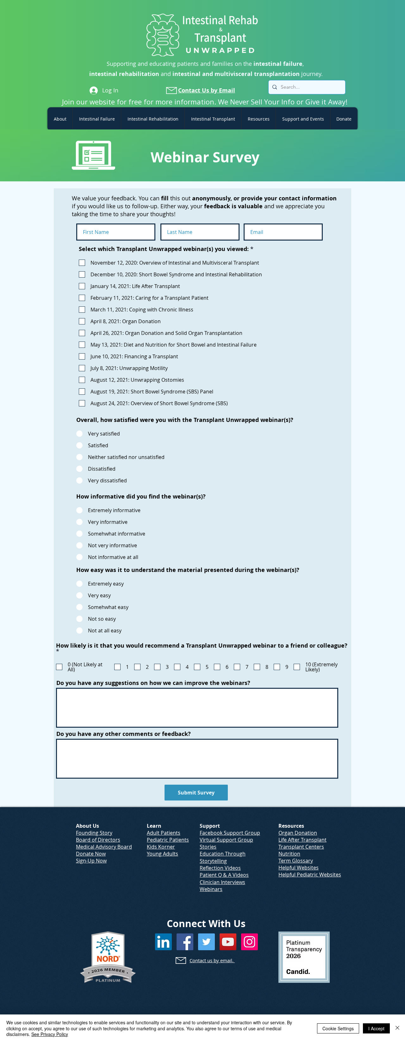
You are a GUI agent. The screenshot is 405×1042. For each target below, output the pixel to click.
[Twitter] (206, 941)
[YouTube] (228, 941)
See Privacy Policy (49, 1034)
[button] (59, 118)
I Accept (376, 1028)
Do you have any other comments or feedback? (123, 734)
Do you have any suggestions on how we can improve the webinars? (153, 683)
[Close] (397, 1028)
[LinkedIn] (163, 941)
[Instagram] (249, 941)
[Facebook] (185, 941)
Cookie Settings (338, 1028)
